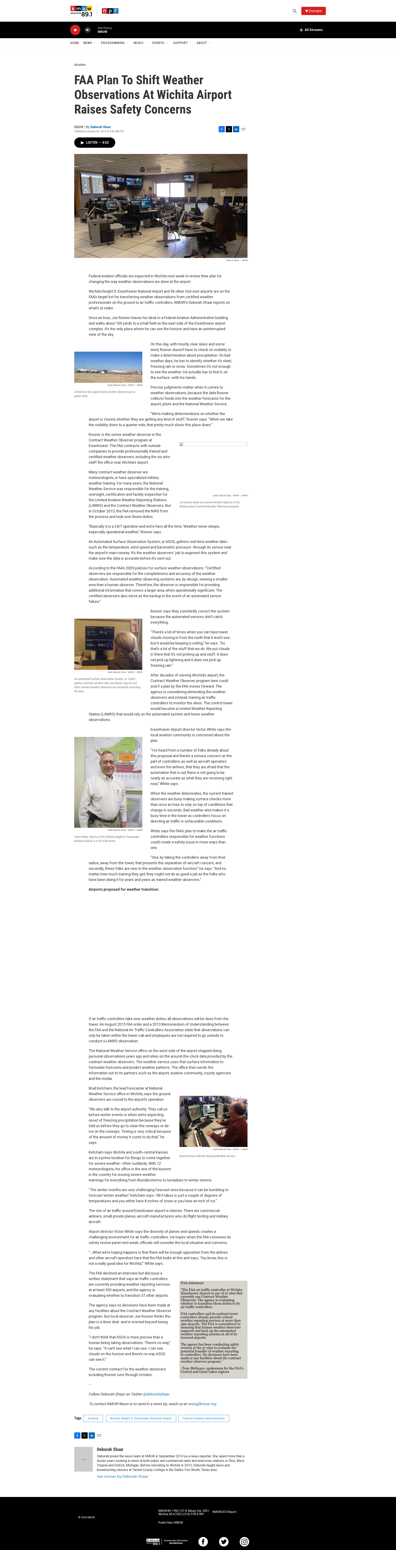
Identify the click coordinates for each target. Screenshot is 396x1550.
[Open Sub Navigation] (95, 43)
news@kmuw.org (201, 1404)
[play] (75, 30)
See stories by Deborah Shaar (122, 1476)
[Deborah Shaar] (83, 1459)
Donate (315, 11)
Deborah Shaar (101, 127)
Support (180, 43)
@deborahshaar (156, 1394)
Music (139, 43)
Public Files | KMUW (170, 1522)
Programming (113, 43)
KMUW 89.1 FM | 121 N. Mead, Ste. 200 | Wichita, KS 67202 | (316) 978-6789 (183, 1512)
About (202, 43)
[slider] (94, 30)
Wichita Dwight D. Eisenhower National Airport (141, 1418)
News (87, 43)
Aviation (80, 65)
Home (74, 43)
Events (158, 43)
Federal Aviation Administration (204, 1418)
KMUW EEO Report (225, 1511)
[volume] (87, 30)
